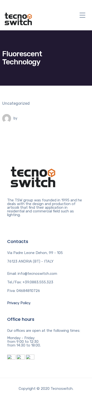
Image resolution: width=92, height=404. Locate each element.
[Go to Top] (82, 393)
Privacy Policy (18, 303)
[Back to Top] (33, 162)
